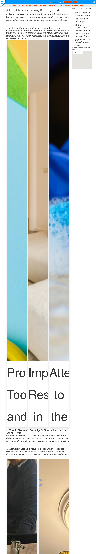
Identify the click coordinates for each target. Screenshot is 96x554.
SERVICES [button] (85, 2)
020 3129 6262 (56, 2)
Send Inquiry (67, 2)
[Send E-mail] (94, 2)
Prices (75, 2)
